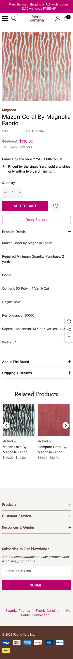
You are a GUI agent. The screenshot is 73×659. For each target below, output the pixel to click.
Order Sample (36, 220)
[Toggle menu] (5, 18)
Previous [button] (6, 425)
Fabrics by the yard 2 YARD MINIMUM (32, 159)
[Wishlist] (56, 206)
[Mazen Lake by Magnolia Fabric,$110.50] (18, 420)
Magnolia (9, 110)
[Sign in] (57, 18)
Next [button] (65, 425)
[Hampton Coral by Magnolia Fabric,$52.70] (54, 420)
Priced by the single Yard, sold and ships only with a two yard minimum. (39, 168)
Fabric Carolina (47, 611)
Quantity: (9, 183)
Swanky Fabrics (17, 611)
